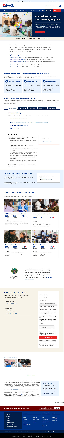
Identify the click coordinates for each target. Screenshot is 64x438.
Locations (10, 424)
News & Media (54, 422)
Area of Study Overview (17, 387)
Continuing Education (36, 415)
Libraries (8, 420)
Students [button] (5, 1)
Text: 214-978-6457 (24, 431)
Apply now (57, 408)
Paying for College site (14, 389)
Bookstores (25, 419)
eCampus (8, 416)
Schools (53, 423)
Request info (42, 408)
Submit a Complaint (45, 423)
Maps (42, 5)
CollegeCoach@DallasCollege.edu (46, 179)
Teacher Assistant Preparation (16, 66)
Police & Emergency (45, 419)
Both (50, 313)
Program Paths (24, 38)
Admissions (6, 10)
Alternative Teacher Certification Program (18, 59)
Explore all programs (31, 375)
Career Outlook (32, 38)
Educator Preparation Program (16, 64)
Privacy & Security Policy (39, 436)
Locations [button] (57, 1)
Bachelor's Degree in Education (16, 57)
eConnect (8, 418)
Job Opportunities (54, 420)
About (29, 5)
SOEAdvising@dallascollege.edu (48, 141)
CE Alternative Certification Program (19, 118)
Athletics (24, 417)
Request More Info (40, 32)
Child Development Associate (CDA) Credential (19, 61)
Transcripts (34, 422)
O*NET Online (20, 394)
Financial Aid (35, 417)
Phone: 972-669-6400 (16, 431)
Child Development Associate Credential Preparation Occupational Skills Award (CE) (29, 122)
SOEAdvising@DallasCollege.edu (12, 303)
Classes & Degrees (24, 10)
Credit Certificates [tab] (22, 108)
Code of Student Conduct (27, 424)
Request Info (50, 10)
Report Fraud (46, 436)
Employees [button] (22, 1)
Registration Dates (36, 419)
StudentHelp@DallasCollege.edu (12, 313)
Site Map (51, 436)
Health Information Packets (29, 387)
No (43, 323)
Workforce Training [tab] (13, 108)
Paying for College (14, 10)
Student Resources (34, 10)
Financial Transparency (30, 436)
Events (53, 415)
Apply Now (57, 10)
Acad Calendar (10, 422)
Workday (8, 414)
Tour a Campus (50, 408)
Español (29, 1)
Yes (41, 323)
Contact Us (39, 38)
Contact (35, 5)
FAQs (43, 417)
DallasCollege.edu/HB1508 (48, 393)
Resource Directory (12, 426)
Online (42, 313)
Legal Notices (24, 436)
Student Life (41, 10)
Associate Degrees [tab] (32, 108)
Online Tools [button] (51, 1)
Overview (18, 38)
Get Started (45, 38)
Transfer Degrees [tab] (51, 108)
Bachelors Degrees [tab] (42, 108)
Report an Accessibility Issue (16, 436)
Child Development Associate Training (19, 125)
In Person (46, 313)
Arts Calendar (25, 415)
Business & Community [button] (14, 1)
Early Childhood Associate (16, 128)
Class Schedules (25, 422)
